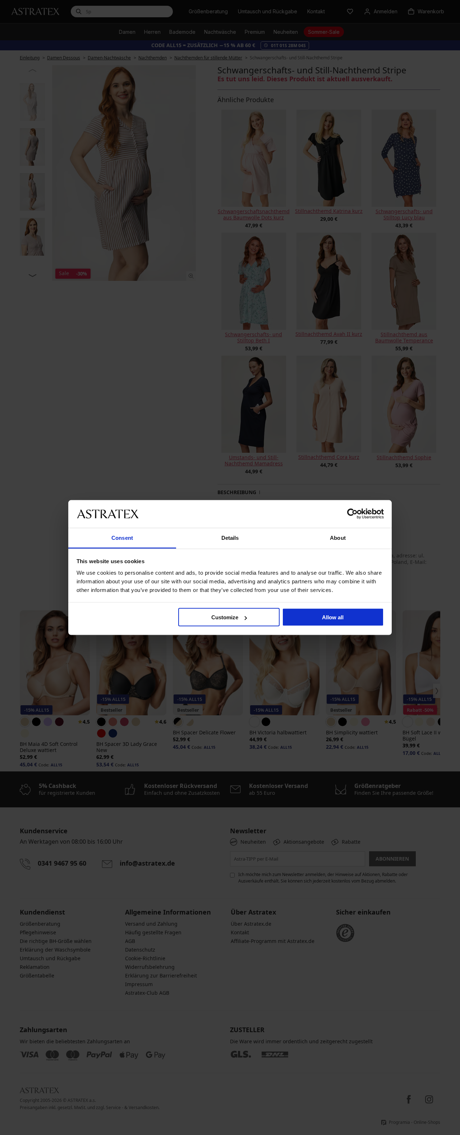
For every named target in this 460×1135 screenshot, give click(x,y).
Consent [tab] (122, 537)
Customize (224, 617)
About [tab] (338, 537)
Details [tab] (230, 537)
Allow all (333, 617)
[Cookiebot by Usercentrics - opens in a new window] (352, 514)
